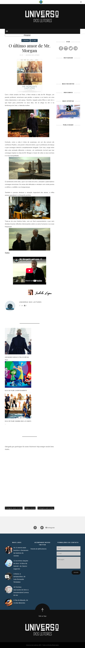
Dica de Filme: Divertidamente (16, 390)
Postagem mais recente (13, 508)
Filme (34, 40)
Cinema (25, 40)
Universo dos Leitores (30, 302)
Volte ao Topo (42, 616)
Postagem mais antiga (46, 508)
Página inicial (30, 508)
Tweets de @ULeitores (38, 549)
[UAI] (41, 2)
